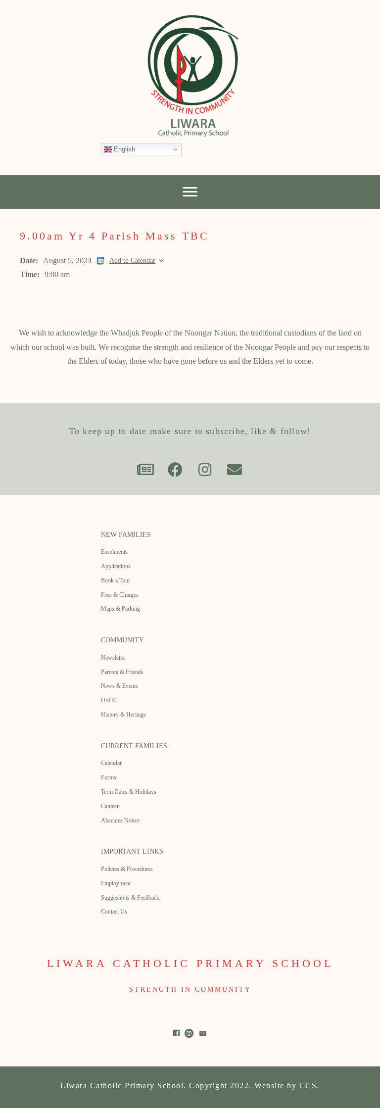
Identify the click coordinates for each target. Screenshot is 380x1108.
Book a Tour (115, 580)
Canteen (110, 806)
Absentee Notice (120, 820)
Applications (116, 566)
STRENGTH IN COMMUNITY (190, 989)
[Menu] (190, 192)
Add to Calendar (132, 260)
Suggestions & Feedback (130, 897)
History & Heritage (123, 714)
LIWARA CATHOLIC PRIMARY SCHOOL (190, 963)
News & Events (119, 685)
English (123, 149)
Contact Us (114, 911)
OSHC (109, 700)
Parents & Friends (122, 672)
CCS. (309, 1085)
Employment (116, 883)
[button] (145, 469)
